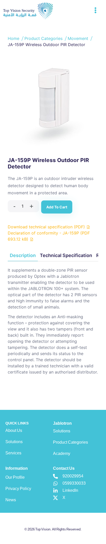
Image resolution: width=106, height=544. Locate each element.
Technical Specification (66, 255)
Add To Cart (56, 207)
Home (14, 38)
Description (23, 255)
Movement (79, 38)
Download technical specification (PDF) (47, 226)
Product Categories (44, 38)
